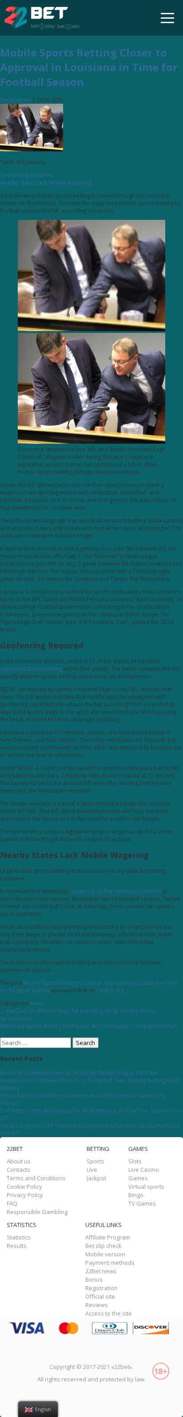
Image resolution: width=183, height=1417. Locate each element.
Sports (95, 1161)
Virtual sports (146, 1186)
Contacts (18, 1169)
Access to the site (108, 1313)
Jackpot (96, 1178)
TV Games (142, 1203)
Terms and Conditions (36, 1178)
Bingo (135, 1195)
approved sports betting (31, 668)
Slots (135, 1161)
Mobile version (105, 1254)
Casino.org (110, 990)
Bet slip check (103, 1246)
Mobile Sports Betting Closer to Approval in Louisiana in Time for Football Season (89, 67)
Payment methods (110, 1262)
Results (17, 1246)
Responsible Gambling (37, 1212)
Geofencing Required (26, 175)
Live (92, 1169)
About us (19, 1161)
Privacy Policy (25, 1195)
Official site (100, 1296)
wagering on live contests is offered (116, 891)
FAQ (12, 1203)
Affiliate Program (107, 1237)
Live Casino (143, 1169)
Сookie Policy (24, 1186)
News (37, 1003)
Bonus (94, 1279)
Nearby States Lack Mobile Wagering (46, 182)
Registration (101, 1288)
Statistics (19, 1237)
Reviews (96, 1305)
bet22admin (15, 100)
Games (138, 1178)
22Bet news (100, 1271)
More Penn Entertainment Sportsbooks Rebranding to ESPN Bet (79, 1073)
